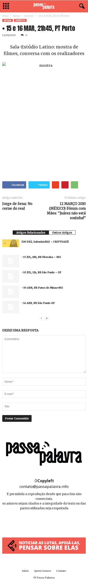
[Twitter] (54, 522)
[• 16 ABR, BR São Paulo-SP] (10, 307)
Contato (61, 570)
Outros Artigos (62, 232)
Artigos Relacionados (30, 232)
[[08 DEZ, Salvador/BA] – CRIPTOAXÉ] (10, 243)
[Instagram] (44, 522)
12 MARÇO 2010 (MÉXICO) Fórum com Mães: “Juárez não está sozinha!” (66, 211)
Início (5, 15)
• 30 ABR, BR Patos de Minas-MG (42, 287)
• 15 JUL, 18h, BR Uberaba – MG (41, 257)
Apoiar (16, 15)
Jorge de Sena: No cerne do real (17, 206)
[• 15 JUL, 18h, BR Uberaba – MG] (10, 261)
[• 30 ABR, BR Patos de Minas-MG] (10, 291)
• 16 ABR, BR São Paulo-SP (38, 303)
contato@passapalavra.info (44, 486)
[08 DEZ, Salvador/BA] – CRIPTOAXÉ (45, 241)
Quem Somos (42, 570)
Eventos (28, 15)
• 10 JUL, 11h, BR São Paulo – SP (41, 272)
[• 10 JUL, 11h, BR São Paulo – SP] (10, 276)
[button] (81, 6)
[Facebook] (34, 522)
